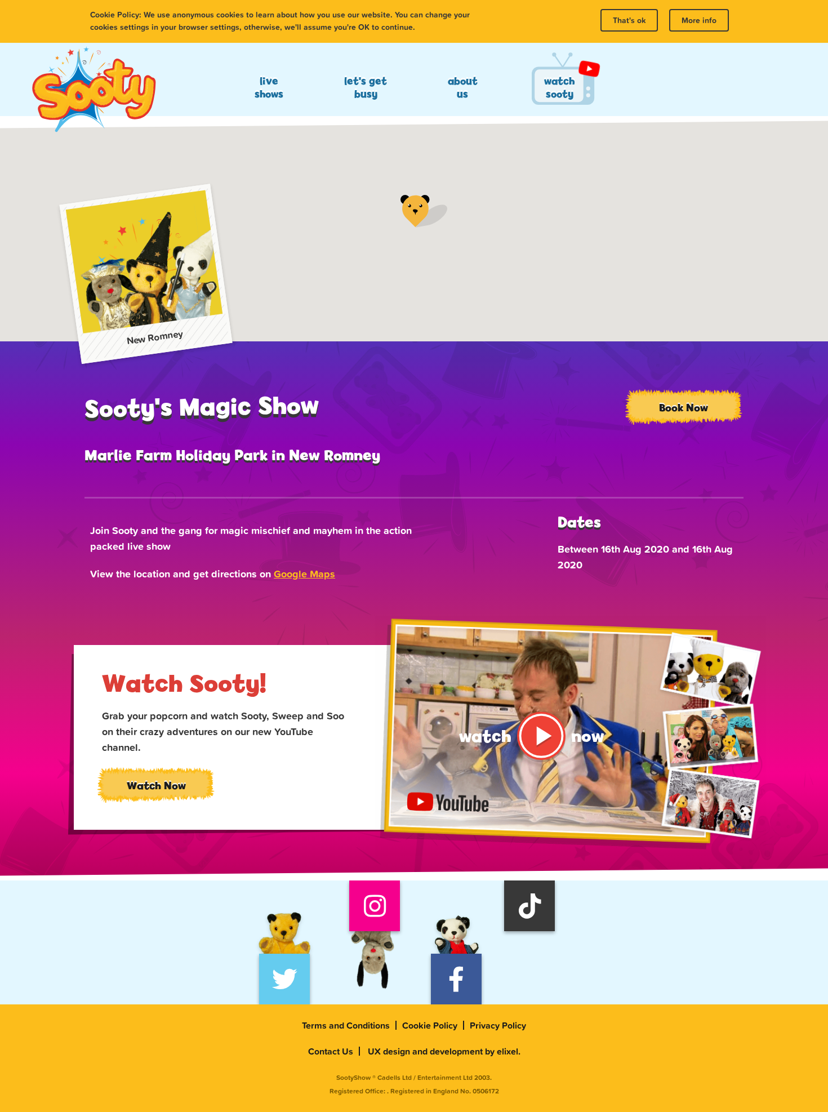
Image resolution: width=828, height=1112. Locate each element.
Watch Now (156, 785)
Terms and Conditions (346, 1025)
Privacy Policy (498, 1025)
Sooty (93, 90)
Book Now (683, 407)
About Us (463, 87)
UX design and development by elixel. (444, 1051)
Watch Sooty (559, 87)
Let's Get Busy (365, 87)
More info (699, 20)
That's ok (629, 20)
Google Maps (304, 573)
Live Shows (269, 87)
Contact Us (330, 1051)
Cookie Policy (429, 1025)
